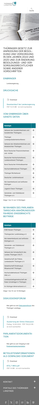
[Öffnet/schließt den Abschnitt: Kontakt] (35, 381)
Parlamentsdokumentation (15, 346)
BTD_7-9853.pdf (13, 366)
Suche (31, 11)
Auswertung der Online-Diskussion (20, 322)
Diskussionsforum (25, 305)
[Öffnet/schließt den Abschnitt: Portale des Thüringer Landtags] (35, 388)
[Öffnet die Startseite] (10, 6)
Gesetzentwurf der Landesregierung (21, 104)
